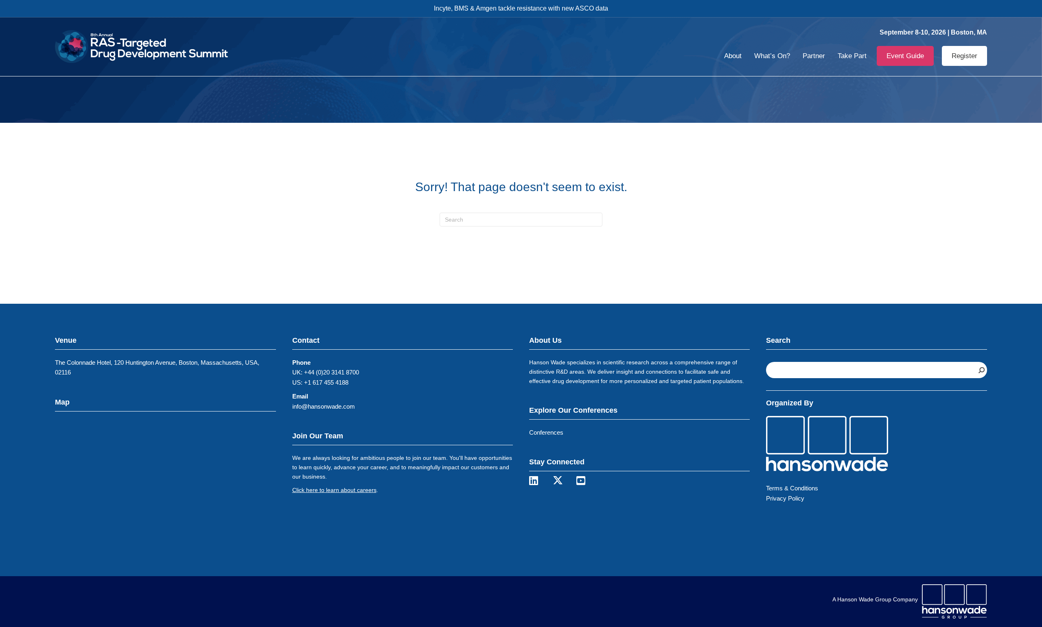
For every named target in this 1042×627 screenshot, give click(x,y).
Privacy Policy (785, 498)
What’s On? (772, 56)
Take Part (852, 56)
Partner (814, 56)
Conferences (546, 432)
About (733, 56)
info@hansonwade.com (323, 406)
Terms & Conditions (792, 488)
